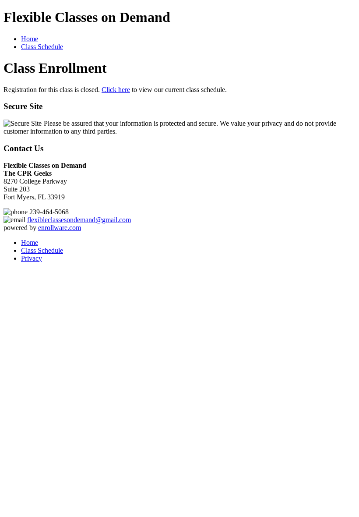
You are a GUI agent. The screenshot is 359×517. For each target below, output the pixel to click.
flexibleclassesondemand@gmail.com (79, 219)
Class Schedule (42, 46)
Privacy (31, 258)
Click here (116, 89)
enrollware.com (59, 227)
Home (29, 38)
